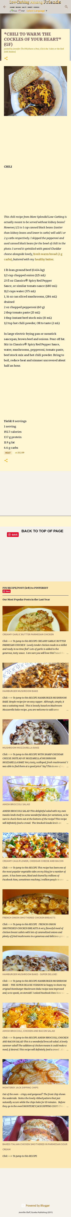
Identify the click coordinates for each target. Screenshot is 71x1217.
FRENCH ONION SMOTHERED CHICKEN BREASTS (28, 917)
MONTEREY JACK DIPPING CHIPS (20, 1087)
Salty (24, 7)
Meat (8, 453)
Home (12, 7)
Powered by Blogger (37, 1205)
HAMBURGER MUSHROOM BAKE (20, 691)
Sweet (30, 7)
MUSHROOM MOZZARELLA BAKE (20, 747)
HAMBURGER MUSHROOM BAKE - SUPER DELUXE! (29, 974)
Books (18, 7)
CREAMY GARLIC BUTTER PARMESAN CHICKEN (28, 634)
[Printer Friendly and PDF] (17, 12)
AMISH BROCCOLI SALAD (16, 804)
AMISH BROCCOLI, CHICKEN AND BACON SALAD (28, 1031)
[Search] (66, 7)
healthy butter (44, 259)
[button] (6, 58)
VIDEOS (36, 7)
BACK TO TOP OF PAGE (42, 531)
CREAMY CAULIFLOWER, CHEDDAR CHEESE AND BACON (32, 861)
